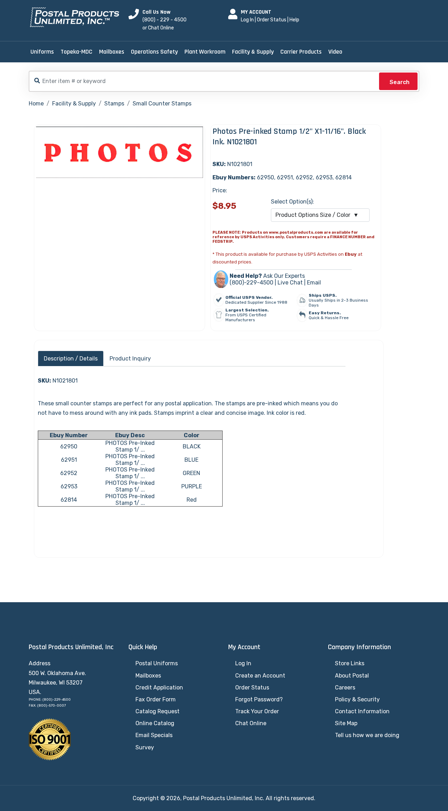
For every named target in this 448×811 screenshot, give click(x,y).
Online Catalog (154, 723)
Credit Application (159, 687)
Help (294, 20)
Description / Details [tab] (71, 358)
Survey (144, 747)
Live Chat (290, 282)
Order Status (271, 20)
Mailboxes (111, 52)
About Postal (352, 675)
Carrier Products (301, 52)
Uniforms (42, 52)
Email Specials (154, 735)
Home (36, 103)
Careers (345, 687)
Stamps (114, 103)
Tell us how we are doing (367, 735)
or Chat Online (158, 28)
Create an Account (260, 675)
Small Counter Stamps (162, 103)
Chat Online (250, 723)
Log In (247, 20)
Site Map (346, 723)
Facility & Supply (253, 52)
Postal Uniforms (156, 663)
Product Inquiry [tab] (130, 358)
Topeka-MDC (76, 52)
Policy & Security (357, 699)
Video (335, 52)
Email (314, 282)
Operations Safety (154, 52)
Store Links (349, 663)
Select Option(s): (292, 201)
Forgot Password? (259, 699)
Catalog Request (157, 711)
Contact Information (362, 711)
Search (400, 82)
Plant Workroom (204, 52)
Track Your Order (257, 711)
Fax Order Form (155, 699)
